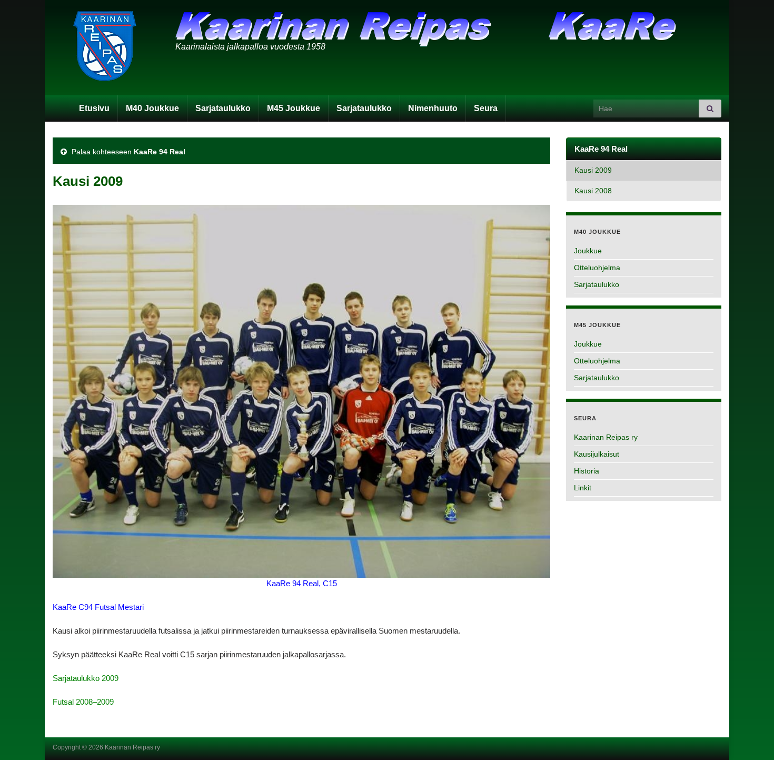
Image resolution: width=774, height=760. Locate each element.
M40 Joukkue (152, 108)
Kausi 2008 (593, 191)
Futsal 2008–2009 (83, 701)
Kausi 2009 (593, 170)
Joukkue (588, 250)
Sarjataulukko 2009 (85, 678)
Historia (586, 471)
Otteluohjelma (597, 267)
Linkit (582, 487)
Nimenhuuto (433, 108)
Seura (486, 108)
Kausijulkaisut (596, 454)
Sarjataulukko (223, 108)
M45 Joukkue (293, 108)
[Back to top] (750, 736)
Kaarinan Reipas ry (606, 437)
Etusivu (94, 108)
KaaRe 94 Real (159, 151)
